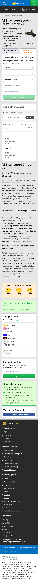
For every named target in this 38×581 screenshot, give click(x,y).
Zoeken (29, 117)
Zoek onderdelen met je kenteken (10, 51)
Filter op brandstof (27, 124)
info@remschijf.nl (9, 536)
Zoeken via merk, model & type (28, 51)
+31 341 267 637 (8, 533)
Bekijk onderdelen (19, 97)
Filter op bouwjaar (9, 124)
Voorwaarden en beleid (9, 551)
